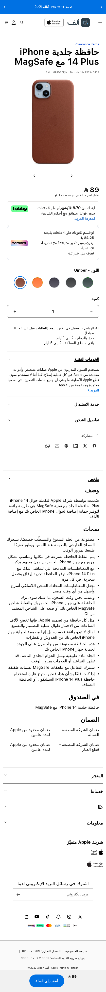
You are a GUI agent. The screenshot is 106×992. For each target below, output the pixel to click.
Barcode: (75, 72)
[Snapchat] (58, 916)
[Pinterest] (66, 446)
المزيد (94, 390)
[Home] (78, 22)
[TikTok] (47, 916)
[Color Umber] (20, 282)
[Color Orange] (37, 282)
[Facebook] (94, 446)
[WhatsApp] (47, 446)
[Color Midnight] (54, 282)
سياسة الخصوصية (76, 951)
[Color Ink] (71, 282)
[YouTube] (36, 916)
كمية (95, 298)
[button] (100, 22)
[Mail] (57, 446)
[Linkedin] (75, 446)
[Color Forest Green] (87, 282)
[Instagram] (69, 916)
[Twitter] (85, 446)
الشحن (79, 195)
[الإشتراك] (18, 895)
